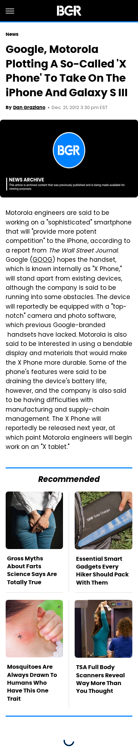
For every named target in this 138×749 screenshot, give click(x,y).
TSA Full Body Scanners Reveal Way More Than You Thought (100, 679)
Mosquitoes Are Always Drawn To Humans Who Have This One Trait (32, 682)
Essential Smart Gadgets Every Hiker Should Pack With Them (102, 570)
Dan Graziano (29, 107)
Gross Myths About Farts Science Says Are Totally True (32, 570)
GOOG (42, 260)
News (12, 34)
